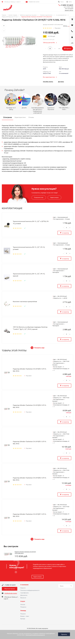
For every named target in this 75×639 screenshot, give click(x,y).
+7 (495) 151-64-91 (67, 5)
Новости (22, 588)
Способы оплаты (48, 81)
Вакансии (23, 597)
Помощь (23, 610)
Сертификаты (24, 593)
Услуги (22, 601)
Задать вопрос (54, 197)
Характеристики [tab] (20, 117)
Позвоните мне (38, 197)
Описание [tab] (7, 117)
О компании (24, 584)
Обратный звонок (9, 588)
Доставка (61, 81)
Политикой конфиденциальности (35, 635)
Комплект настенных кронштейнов (25, 301)
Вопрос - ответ (24, 616)
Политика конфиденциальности (29, 590)
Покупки (23, 613)
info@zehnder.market (33, 1)
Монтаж (22, 604)
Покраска (23, 607)
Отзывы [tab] (31, 117)
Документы (23, 595)
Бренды (22, 618)
